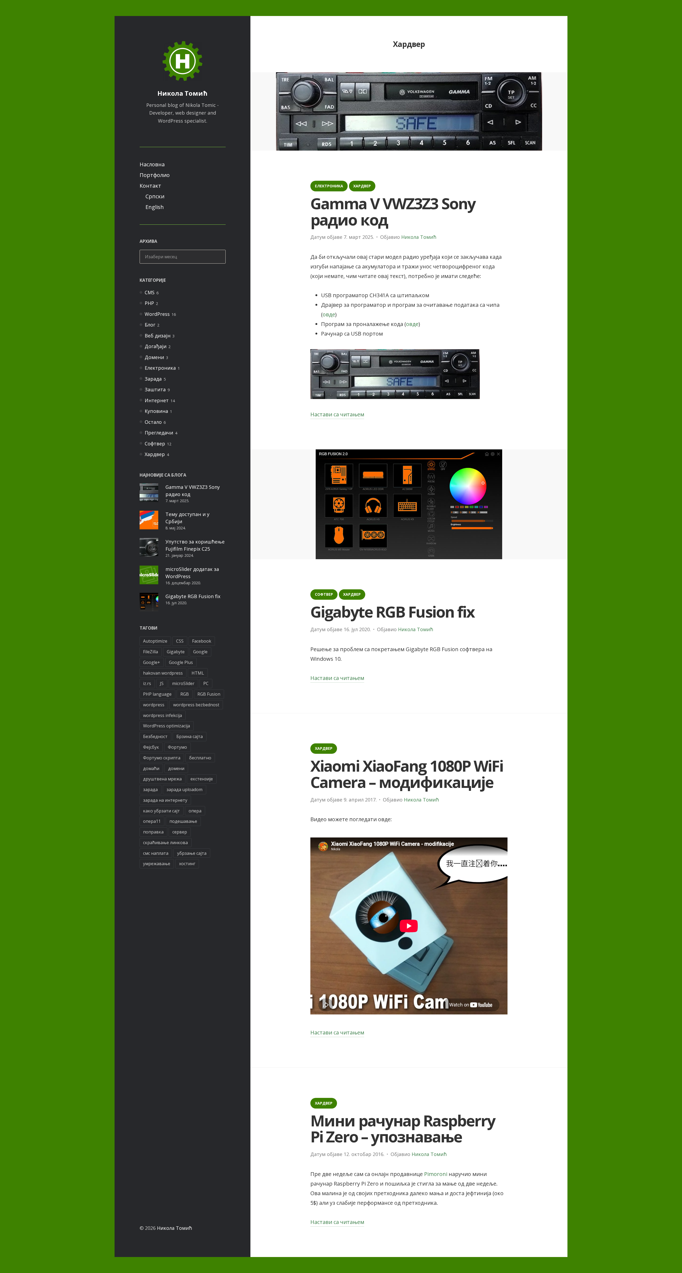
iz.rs (147, 683)
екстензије (201, 779)
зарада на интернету (165, 800)
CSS (180, 641)
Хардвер (155, 454)
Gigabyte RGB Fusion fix (192, 596)
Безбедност (155, 736)
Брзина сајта (189, 736)
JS (162, 683)
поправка (153, 832)
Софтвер (155, 443)
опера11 (152, 821)
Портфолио (155, 175)
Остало (153, 422)
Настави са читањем (337, 415)
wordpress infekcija (162, 715)
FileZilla (150, 652)
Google (200, 652)
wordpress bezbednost (196, 705)
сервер (179, 832)
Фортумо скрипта (161, 758)
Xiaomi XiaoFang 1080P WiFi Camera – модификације (406, 773)
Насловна (152, 164)
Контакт (150, 185)
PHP (149, 303)
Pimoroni (435, 1174)
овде (329, 314)
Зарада (153, 379)
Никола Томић (182, 93)
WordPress (157, 314)
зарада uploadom (184, 789)
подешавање (183, 821)
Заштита (155, 389)
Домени (154, 357)
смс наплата (155, 853)
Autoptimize (155, 641)
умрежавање (156, 864)
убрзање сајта (191, 853)
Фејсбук (151, 747)
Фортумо (177, 747)
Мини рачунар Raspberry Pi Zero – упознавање (402, 1128)
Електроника (160, 368)
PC (206, 683)
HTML (198, 673)
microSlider (183, 683)
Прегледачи (159, 432)
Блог (150, 324)
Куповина (156, 411)
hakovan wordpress (163, 673)
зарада (150, 789)
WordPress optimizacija (166, 726)
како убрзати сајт (161, 811)
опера (195, 811)
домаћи (151, 768)
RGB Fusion (208, 694)
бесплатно (200, 758)
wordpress (153, 705)
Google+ (151, 662)
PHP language (157, 694)
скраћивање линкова (165, 842)
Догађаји (156, 346)
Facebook (201, 641)
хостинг (187, 864)
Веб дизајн (157, 335)
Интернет (157, 400)
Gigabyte (176, 652)
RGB (184, 694)
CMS (150, 292)
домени (176, 768)
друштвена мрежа (162, 779)
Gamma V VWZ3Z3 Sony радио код (392, 211)
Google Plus (181, 662)
